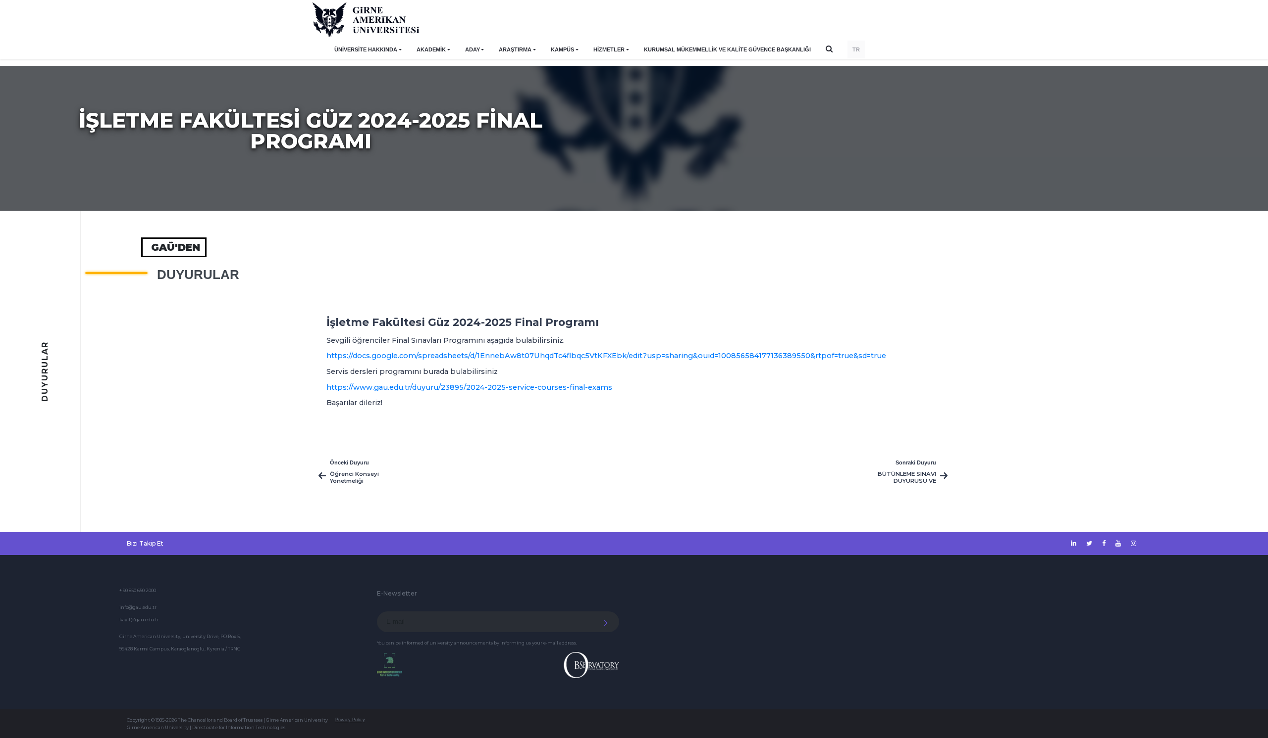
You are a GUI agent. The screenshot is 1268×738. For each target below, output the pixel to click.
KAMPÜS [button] (562, 49)
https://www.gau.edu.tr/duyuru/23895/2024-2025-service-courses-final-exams (469, 387)
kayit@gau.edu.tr (139, 619)
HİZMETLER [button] (609, 49)
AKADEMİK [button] (431, 49)
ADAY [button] (472, 49)
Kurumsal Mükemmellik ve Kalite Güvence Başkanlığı (727, 49)
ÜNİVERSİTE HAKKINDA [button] (365, 49)
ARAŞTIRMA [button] (515, 49)
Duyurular (198, 274)
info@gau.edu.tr (138, 607)
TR (856, 49)
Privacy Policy (350, 719)
